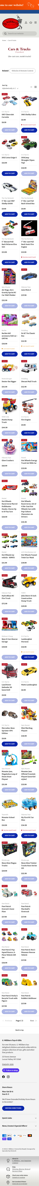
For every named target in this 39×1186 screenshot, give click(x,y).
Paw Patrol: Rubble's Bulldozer (29, 997)
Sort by (4, 85)
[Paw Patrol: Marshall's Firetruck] (29, 893)
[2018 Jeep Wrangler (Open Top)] (29, 144)
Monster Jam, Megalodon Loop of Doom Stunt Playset (9, 775)
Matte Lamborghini (29, 685)
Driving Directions (13, 1108)
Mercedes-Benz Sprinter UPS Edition (8, 730)
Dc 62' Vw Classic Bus (28, 334)
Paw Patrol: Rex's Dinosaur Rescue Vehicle (28, 952)
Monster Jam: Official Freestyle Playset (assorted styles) (28, 775)
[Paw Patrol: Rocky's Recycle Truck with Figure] (10, 982)
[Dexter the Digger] (10, 368)
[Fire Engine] (29, 406)
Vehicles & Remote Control (22, 71)
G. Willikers (10, 1149)
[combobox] (19, 33)
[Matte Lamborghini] (29, 671)
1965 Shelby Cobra (28, 115)
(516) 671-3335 (8, 1064)
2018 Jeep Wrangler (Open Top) (27, 160)
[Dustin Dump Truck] (10, 406)
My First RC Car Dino (27, 818)
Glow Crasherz (8, 460)
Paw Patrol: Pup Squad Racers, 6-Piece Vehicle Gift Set (9, 954)
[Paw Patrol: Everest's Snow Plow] (10, 893)
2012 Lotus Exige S (9, 158)
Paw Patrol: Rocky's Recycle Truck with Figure (10, 998)
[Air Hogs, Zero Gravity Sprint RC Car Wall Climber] (10, 276)
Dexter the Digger (9, 381)
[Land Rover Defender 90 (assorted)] (10, 671)
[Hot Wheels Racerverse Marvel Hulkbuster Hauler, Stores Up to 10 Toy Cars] (10, 488)
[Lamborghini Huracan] (29, 625)
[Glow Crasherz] (10, 447)
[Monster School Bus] (10, 804)
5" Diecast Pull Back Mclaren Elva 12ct (9, 244)
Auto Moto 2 (26, 290)
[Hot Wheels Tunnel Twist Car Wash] (29, 541)
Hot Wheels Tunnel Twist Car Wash (29, 556)
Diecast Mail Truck (29, 381)
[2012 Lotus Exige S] (10, 144)
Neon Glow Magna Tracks (9, 864)
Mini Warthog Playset (26, 729)
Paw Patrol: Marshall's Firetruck (26, 909)
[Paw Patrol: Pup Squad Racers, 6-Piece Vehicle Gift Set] (10, 936)
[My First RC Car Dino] (29, 804)
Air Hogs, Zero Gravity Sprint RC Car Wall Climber (9, 292)
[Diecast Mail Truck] (29, 368)
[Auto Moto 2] (29, 276)
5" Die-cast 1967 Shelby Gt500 (8, 202)
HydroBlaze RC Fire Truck (8, 597)
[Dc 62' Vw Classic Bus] (29, 320)
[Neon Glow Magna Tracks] (10, 849)
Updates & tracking (18, 1177)
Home (4, 40)
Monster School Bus (8, 818)
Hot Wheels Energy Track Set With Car (29, 461)
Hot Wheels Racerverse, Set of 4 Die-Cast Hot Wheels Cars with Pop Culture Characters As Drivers (28, 509)
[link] (8, 1020)
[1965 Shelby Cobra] (29, 101)
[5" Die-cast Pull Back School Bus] (29, 187)
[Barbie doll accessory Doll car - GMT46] (10, 320)
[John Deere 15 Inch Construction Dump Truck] (29, 582)
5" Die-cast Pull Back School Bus (27, 202)
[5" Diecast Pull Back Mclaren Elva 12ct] (10, 228)
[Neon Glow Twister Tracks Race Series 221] (29, 849)
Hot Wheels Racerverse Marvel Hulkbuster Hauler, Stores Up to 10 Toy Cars (9, 506)
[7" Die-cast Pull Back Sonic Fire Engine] (29, 228)
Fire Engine (26, 420)
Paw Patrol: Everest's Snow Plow (8, 909)
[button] (30, 22)
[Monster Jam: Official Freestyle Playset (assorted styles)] (29, 758)
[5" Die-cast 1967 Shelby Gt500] (10, 187)
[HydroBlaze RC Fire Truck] (10, 582)
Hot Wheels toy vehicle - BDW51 (8, 556)
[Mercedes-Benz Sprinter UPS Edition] (10, 714)
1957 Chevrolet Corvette (8, 116)
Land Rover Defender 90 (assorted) (7, 687)
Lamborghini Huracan (26, 640)
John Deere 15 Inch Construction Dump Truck (28, 598)
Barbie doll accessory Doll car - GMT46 (10, 335)
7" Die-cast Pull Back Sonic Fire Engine (27, 244)
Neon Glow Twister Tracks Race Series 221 (29, 865)
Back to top (19, 1030)
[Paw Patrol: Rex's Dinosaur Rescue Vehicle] (29, 936)
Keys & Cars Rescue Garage (10, 640)
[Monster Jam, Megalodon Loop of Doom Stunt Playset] (10, 758)
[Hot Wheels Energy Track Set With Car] (29, 447)
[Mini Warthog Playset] (29, 714)
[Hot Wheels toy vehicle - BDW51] (10, 541)
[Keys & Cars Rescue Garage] (10, 625)
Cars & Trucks (12, 40)
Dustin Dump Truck (7, 421)
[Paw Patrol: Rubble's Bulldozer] (29, 982)
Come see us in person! (19, 1183)
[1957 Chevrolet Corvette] (10, 101)
